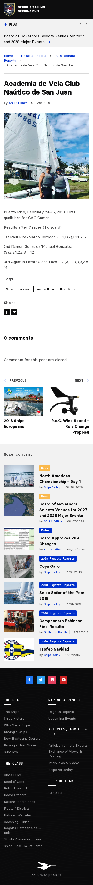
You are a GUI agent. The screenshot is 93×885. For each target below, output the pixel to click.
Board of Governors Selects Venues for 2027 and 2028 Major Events (63, 510)
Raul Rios (67, 289)
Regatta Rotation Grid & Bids (22, 830)
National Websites (18, 815)
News (44, 468)
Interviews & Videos (64, 763)
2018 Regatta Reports (58, 558)
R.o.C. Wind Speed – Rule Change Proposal (70, 426)
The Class (13, 763)
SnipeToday (18, 103)
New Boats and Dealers (22, 738)
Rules (45, 530)
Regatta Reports (33, 55)
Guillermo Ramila (55, 632)
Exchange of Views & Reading (65, 753)
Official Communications (23, 839)
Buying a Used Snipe (20, 745)
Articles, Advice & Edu (67, 731)
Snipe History (14, 718)
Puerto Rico (45, 289)
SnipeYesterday (60, 769)
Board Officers (15, 795)
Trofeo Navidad (54, 649)
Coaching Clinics (16, 822)
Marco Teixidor (17, 289)
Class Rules (13, 775)
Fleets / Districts (17, 808)
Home (8, 55)
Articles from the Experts (68, 745)
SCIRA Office (52, 521)
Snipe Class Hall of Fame (23, 846)
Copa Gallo (49, 566)
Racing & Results (65, 700)
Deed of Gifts (14, 781)
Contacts (55, 792)
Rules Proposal (15, 788)
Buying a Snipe (15, 732)
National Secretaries (19, 802)
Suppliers (11, 752)
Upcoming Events (62, 718)
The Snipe (11, 711)
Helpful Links (62, 781)
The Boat (12, 700)
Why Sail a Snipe (17, 725)
